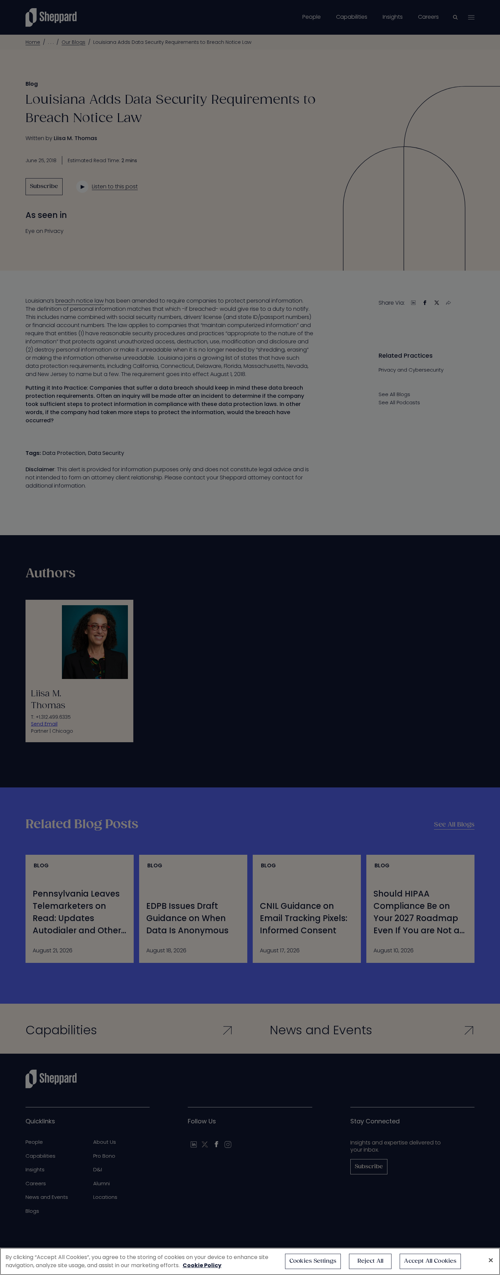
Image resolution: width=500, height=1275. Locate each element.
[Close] (490, 1260)
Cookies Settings (313, 1261)
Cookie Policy (202, 1265)
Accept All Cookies (430, 1261)
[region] (250, 1261)
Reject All (370, 1261)
